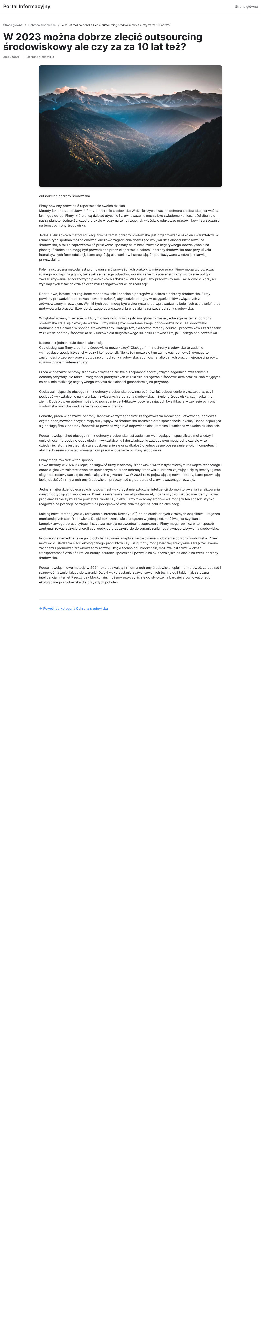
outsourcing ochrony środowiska (64, 196)
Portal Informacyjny (26, 6)
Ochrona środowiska (42, 25)
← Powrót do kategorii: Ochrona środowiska (73, 608)
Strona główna (246, 6)
